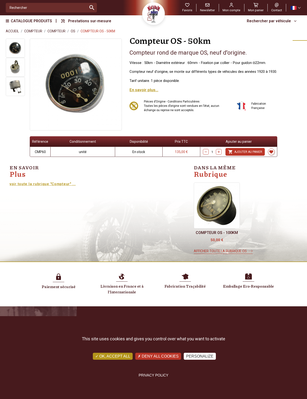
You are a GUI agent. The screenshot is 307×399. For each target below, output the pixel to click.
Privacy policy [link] (153, 375)
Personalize (199, 356)
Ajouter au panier (245, 151)
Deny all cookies (160, 356)
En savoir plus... (144, 89)
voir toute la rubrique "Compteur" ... (43, 184)
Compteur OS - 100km (217, 232)
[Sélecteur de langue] (295, 8)
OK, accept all (114, 356)
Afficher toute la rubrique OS (220, 251)
